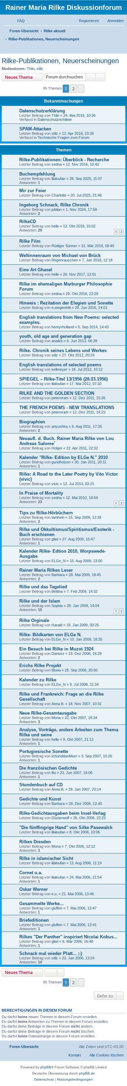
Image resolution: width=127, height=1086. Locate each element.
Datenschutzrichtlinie (55, 119)
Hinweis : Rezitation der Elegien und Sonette (66, 303)
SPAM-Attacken (35, 128)
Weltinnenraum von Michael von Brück (60, 255)
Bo (53, 773)
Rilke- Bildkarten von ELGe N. (50, 634)
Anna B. (57, 704)
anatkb (57, 341)
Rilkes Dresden (35, 841)
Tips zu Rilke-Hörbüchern (46, 512)
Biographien (32, 421)
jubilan (56, 209)
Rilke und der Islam (39, 601)
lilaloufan (58, 179)
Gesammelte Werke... (41, 903)
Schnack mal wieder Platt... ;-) (50, 953)
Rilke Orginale (34, 620)
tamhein (57, 517)
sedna (56, 164)
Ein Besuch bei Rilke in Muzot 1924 (56, 648)
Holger (56, 448)
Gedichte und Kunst (40, 799)
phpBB (45, 1067)
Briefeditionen (34, 920)
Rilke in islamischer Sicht (46, 858)
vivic (55, 484)
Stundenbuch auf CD (41, 784)
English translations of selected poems (60, 364)
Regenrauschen (64, 260)
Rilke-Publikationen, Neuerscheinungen (60, 61)
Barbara (58, 575)
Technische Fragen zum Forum (63, 137)
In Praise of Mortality (41, 493)
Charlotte (58, 195)
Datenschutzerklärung (42, 110)
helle (55, 226)
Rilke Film (30, 241)
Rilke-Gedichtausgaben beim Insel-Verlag (62, 813)
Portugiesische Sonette (43, 751)
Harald (56, 625)
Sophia (57, 606)
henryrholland (62, 327)
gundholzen (60, 462)
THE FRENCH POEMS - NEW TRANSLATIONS (66, 407)
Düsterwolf (60, 818)
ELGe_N (58, 561)
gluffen (56, 908)
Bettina (57, 591)
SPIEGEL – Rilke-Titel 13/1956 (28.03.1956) (63, 379)
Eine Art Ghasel (35, 269)
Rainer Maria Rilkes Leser (46, 570)
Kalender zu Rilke (37, 679)
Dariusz (57, 653)
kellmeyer (59, 369)
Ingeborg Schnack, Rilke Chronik (54, 204)
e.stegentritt (61, 308)
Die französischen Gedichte (48, 768)
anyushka (59, 426)
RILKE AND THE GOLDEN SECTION (56, 393)
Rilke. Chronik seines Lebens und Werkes (63, 350)
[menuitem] (18, 21)
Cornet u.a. (30, 872)
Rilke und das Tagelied (43, 586)
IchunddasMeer (64, 756)
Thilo (31, 69)
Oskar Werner (33, 889)
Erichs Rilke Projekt (40, 665)
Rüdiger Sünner (64, 246)
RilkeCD (27, 221)
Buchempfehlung (37, 174)
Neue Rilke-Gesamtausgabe (48, 713)
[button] (81, 89)
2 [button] (73, 89)
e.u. (54, 894)
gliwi (54, 539)
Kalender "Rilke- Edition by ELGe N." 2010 (63, 457)
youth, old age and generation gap (55, 336)
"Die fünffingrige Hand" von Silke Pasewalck (65, 827)
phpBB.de (87, 1073)
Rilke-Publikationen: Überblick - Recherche (64, 159)
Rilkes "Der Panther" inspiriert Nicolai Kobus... (68, 936)
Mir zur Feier (32, 190)
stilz (40, 69)
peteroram (59, 398)
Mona (56, 670)
